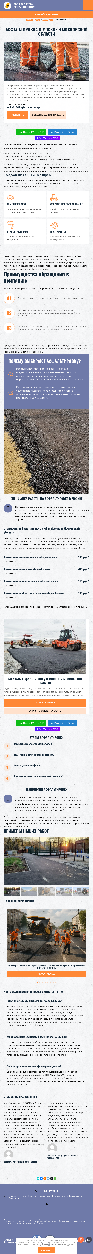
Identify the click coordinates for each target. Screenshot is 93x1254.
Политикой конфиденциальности (54, 1244)
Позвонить (17, 115)
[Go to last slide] (8, 891)
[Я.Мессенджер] (38, 1178)
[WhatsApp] (55, 1178)
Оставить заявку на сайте (48, 115)
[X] (51, 1178)
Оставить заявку (45, 702)
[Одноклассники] (44, 1178)
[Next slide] (84, 891)
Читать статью (46, 974)
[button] (12, 891)
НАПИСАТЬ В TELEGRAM (62, 132)
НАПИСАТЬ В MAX (47, 138)
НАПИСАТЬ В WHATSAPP (31, 132)
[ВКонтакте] (41, 1178)
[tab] (37, 982)
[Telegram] (48, 1178)
